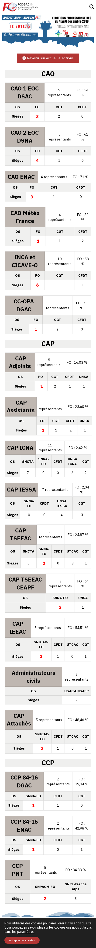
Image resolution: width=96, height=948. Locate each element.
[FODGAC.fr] (20, 7)
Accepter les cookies (22, 940)
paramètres (25, 932)
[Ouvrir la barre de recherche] (92, 7)
